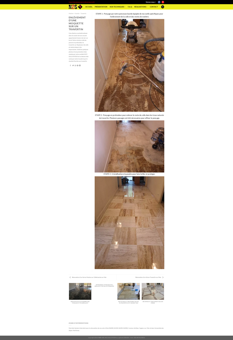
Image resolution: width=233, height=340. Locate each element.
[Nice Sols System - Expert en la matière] (76, 6)
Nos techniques (117, 7)
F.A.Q (130, 7)
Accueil (88, 7)
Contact (154, 7)
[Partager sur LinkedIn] (80, 65)
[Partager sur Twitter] (73, 65)
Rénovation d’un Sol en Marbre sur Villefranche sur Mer (89, 277)
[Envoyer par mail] (75, 65)
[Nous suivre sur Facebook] (159, 2)
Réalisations (140, 7)
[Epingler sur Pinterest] (77, 65)
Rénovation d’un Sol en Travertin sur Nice (148, 277)
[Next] (164, 302)
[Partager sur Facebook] (70, 65)
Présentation (101, 7)
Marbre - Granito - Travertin (77, 13)
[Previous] (69, 302)
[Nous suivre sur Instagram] (163, 2)
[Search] (162, 6)
